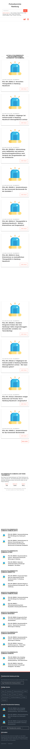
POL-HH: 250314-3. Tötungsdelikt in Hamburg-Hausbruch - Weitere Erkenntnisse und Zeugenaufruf (14, 223)
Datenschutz (3, 743)
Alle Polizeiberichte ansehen (14, 728)
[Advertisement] (15, 37)
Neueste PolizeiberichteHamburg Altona (9, 551)
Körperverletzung (18, 691)
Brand (10, 14)
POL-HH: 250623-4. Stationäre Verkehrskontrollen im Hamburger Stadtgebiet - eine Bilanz (16, 563)
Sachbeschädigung (6, 15)
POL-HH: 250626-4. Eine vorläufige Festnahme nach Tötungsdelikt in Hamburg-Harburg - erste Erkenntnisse (17, 659)
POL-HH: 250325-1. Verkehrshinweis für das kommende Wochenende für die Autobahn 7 (14, 189)
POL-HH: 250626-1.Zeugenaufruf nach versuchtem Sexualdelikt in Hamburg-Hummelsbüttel (17, 619)
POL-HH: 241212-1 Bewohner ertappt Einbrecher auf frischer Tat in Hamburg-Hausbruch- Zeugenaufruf (15, 398)
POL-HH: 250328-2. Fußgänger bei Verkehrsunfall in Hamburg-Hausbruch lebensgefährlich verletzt (14, 117)
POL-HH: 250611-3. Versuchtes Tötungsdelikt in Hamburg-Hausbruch (12, 83)
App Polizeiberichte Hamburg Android (11, 682)
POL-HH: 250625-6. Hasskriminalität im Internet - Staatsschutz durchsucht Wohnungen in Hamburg (17, 557)
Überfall (13, 14)
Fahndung (9, 691)
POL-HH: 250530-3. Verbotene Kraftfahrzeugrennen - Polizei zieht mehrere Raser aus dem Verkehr (16, 645)
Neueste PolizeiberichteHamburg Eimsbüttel (9, 571)
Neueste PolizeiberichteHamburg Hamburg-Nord (9, 593)
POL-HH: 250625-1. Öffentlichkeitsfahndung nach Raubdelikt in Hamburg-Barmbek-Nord (17, 605)
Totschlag (4, 14)
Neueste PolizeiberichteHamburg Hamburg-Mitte (9, 530)
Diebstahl (14, 15)
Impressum (10, 743)
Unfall (25, 691)
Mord (7, 14)
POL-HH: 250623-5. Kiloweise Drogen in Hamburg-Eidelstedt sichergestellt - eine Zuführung (18, 585)
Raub (3, 691)
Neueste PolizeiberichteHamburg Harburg (9, 653)
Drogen (11, 15)
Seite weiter (25, 441)
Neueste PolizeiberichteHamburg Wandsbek (9, 613)
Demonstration (17, 14)
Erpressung (19, 15)
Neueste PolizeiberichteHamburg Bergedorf (9, 633)
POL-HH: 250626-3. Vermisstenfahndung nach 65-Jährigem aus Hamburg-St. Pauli (18, 536)
